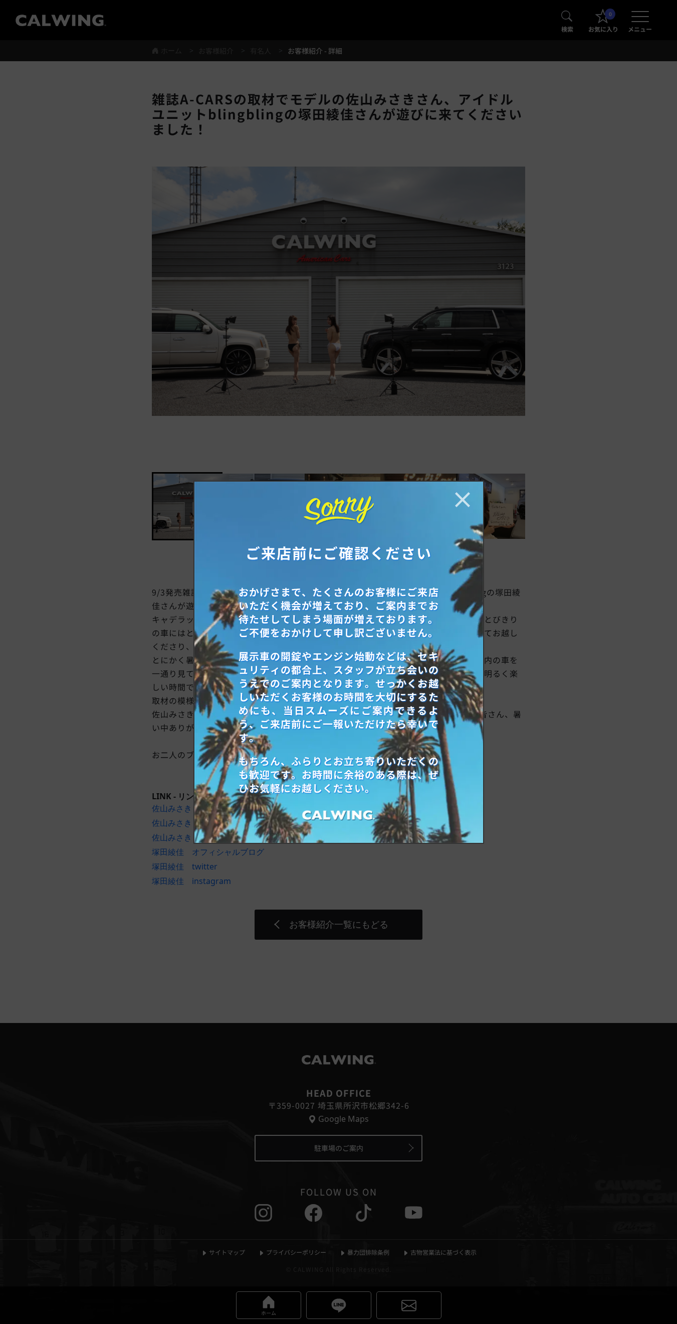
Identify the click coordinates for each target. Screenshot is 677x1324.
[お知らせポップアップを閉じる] (462, 500)
